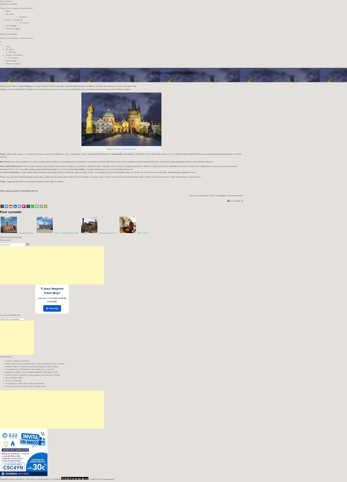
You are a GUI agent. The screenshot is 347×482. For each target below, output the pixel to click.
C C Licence (24, 23)
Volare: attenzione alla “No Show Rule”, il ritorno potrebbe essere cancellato (34, 364)
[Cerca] (27, 244)
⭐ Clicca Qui (52, 308)
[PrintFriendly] (45, 206)
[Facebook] (6, 206)
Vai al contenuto (6, 1)
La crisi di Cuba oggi (13, 381)
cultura (14, 237)
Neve (12, 479)
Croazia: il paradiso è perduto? (17, 361)
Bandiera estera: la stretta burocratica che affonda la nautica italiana (32, 367)
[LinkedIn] (15, 206)
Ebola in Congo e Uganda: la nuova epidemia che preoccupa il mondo (32, 375)
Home (8, 11)
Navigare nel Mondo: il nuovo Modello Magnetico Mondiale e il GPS (31, 372)
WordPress (20, 479)
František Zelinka (120, 149)
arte (4, 237)
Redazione (11, 78)
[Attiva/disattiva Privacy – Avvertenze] (47, 55)
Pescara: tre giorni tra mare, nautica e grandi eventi (25, 386)
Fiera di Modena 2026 (13, 378)
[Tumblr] (28, 206)
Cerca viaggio (11, 26)
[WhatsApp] (32, 206)
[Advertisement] (52, 265)
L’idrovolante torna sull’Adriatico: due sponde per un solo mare (29, 369)
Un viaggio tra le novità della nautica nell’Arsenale (24, 383)
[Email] (37, 206)
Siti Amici (23, 17)
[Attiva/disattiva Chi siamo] (47, 49)
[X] (2, 206)
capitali (9, 237)
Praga (19, 237)
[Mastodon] (19, 206)
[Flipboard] (24, 206)
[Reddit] (11, 206)
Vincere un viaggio (13, 29)
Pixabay (133, 149)
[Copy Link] (41, 206)
